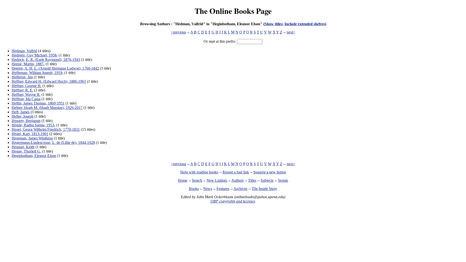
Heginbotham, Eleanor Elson (34, 156)
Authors (237, 180)
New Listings (217, 180)
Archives (240, 189)
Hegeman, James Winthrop (32, 138)
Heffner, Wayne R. (26, 94)
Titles (252, 180)
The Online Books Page (233, 10)
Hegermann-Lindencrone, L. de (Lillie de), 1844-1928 (53, 142)
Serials (283, 180)
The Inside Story (264, 189)
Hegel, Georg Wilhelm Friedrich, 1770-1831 (46, 129)
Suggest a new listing (269, 172)
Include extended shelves (304, 24)
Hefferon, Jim (22, 77)
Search (197, 180)
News (207, 189)
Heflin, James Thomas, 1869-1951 (38, 103)
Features (222, 189)
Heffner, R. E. (22, 90)
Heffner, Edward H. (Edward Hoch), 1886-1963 (49, 81)
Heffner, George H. (27, 86)
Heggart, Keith (23, 147)
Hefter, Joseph (22, 116)
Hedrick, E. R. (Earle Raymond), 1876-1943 (46, 59)
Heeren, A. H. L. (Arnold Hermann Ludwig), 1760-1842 (55, 68)
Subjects (267, 180)
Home (182, 180)
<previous (178, 32)
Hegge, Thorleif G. (26, 151)
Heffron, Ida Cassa (26, 99)
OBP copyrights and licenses (232, 201)
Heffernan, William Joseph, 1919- (37, 73)
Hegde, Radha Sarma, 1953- (33, 125)
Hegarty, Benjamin (26, 121)
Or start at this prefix (219, 41)
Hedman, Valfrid (24, 51)
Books (194, 189)
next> (291, 32)
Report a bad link (236, 172)
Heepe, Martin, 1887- (28, 64)
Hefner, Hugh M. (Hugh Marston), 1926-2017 (47, 108)
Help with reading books (199, 172)
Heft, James (21, 112)
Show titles (273, 24)
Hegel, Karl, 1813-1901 (30, 134)
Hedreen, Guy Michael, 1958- (35, 55)
